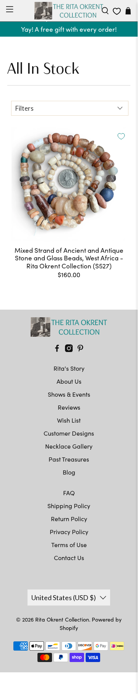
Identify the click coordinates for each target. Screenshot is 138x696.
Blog (69, 472)
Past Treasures (69, 459)
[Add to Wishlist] (121, 136)
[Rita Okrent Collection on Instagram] (69, 350)
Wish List (69, 420)
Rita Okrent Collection (62, 619)
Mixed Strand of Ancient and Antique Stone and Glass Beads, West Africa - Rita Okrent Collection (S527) (69, 258)
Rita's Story (69, 368)
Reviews (69, 407)
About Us (69, 381)
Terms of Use (69, 545)
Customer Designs (69, 433)
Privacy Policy (69, 532)
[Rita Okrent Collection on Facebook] (57, 350)
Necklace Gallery (69, 446)
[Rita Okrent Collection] (68, 10)
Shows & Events (69, 394)
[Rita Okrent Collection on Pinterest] (80, 350)
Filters (24, 108)
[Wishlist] (116, 11)
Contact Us (69, 558)
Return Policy (69, 519)
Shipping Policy (68, 506)
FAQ (69, 493)
